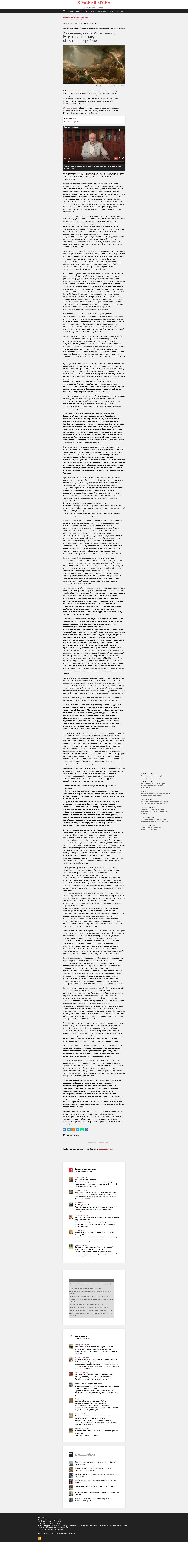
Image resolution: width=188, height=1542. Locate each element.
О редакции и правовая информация (50, 1530)
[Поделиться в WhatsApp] (82, 1129)
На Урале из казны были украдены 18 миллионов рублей (97, 1493)
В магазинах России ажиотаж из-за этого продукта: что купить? (93, 1469)
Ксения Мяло (79, 1230)
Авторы (93, 11)
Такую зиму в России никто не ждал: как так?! (95, 1486)
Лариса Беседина (81, 1245)
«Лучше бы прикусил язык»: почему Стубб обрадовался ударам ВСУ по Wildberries (94, 1375)
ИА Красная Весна (70, 108)
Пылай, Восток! (82, 1205)
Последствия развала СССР (74, 19)
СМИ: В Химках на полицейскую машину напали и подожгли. (97, 1475)
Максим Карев (80, 1203)
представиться (106, 1149)
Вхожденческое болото (85, 1179)
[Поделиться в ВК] (64, 1129)
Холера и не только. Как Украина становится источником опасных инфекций (95, 1417)
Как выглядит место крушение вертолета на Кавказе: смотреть (94, 1499)
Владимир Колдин (81, 1215)
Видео (77, 11)
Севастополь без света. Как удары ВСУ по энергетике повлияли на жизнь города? (94, 1347)
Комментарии (102, 11)
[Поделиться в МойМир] (86, 1129)
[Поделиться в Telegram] (69, 1129)
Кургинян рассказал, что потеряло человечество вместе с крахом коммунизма (153, 785)
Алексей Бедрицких (81, 1372)
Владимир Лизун (68, 23)
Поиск (123, 11)
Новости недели (81, 1190)
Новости (70, 11)
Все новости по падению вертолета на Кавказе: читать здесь (96, 1463)
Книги (117, 11)
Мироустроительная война (75, 17)
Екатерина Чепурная (82, 1345)
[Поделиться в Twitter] (77, 1129)
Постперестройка (72, 121)
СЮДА (63, 1533)
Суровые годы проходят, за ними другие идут (96, 1192)
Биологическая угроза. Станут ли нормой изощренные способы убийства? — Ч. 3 (94, 1248)
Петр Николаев (80, 1399)
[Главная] (94, 4)
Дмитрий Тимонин (82, 1357)
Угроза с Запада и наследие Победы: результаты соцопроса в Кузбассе (91, 1402)
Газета (111, 11)
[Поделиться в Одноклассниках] (73, 1129)
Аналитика (85, 11)
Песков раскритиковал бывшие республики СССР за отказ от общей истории (154, 811)
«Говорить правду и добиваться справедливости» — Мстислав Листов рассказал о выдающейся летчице (97, 1386)
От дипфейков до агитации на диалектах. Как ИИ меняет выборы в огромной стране (96, 1360)
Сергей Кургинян (81, 1178)
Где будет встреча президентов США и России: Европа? (95, 1481)
